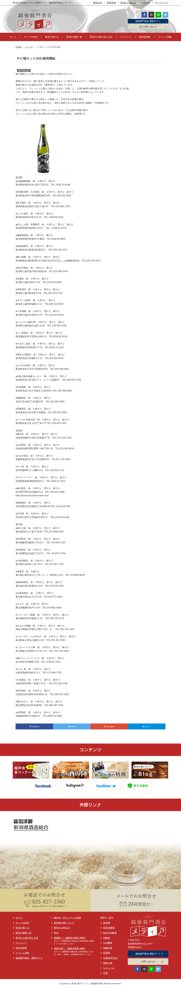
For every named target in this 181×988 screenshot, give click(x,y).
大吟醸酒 (107, 943)
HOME (18, 47)
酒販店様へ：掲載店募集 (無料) (69, 948)
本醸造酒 (107, 948)
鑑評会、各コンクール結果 (67, 918)
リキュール (108, 968)
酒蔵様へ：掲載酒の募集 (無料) (69, 938)
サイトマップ (161, 3)
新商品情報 (144, 37)
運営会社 (97, 3)
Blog (56, 933)
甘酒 (105, 973)
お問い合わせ (150, 27)
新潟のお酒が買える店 (101, 37)
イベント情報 (165, 37)
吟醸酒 (106, 938)
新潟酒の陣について (64, 923)
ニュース (29, 47)
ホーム (12, 37)
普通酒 (106, 953)
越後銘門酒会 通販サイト (148, 21)
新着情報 (111, 3)
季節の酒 (107, 963)
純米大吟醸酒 (110, 933)
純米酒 (106, 923)
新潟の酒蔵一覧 (74, 37)
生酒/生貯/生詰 (110, 958)
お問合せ (145, 3)
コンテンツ (125, 37)
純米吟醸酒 (108, 928)
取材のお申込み (128, 3)
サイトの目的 (30, 37)
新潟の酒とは (52, 37)
